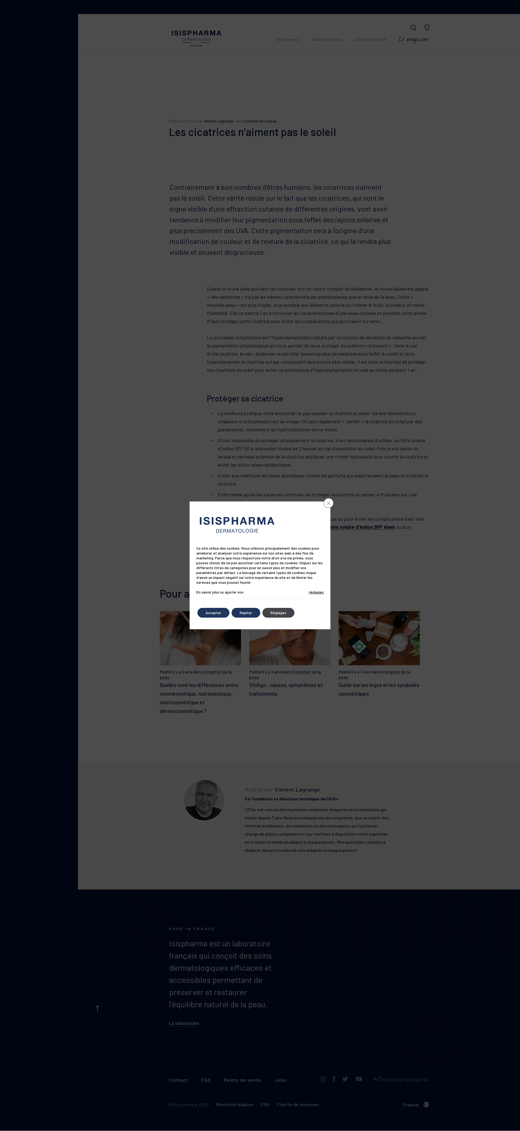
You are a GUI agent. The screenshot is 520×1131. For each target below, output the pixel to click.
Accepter (213, 612)
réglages (316, 592)
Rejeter (246, 612)
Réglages (278, 612)
